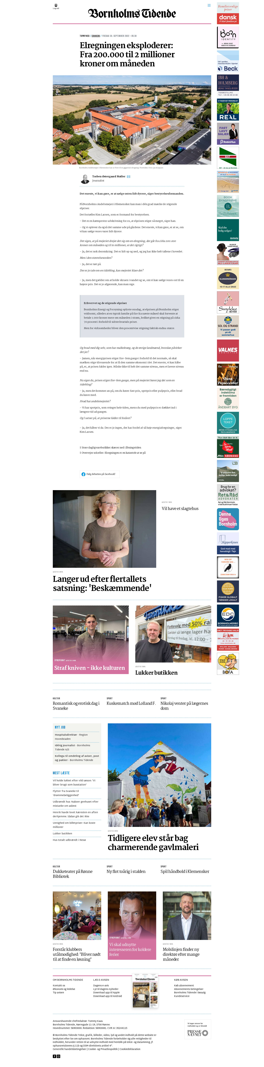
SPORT (110, 698)
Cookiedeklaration (130, 1049)
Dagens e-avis (101, 986)
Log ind (56, 8)
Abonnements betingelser (188, 989)
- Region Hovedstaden (71, 737)
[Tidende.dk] (132, 13)
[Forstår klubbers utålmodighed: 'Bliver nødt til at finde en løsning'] (77, 915)
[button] (209, 5)
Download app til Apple (106, 993)
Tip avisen (58, 993)
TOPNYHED (85, 36)
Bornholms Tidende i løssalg (190, 993)
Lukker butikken (62, 833)
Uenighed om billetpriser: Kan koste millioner (74, 825)
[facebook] (54, 1056)
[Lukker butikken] (173, 634)
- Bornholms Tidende (77, 758)
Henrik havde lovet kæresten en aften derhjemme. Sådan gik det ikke (75, 814)
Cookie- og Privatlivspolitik (103, 1049)
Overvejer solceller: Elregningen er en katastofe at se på (114, 453)
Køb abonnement (184, 986)
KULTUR (56, 698)
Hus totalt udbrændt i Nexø (69, 840)
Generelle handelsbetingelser (69, 1049)
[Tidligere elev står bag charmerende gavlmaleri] (159, 775)
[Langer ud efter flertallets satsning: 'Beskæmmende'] (104, 529)
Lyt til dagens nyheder (105, 989)
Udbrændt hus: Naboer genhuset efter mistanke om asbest (75, 804)
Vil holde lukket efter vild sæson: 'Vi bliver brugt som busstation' (74, 782)
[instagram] (58, 1056)
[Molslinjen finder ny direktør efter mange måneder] (187, 915)
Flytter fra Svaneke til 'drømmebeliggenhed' (66, 793)
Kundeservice (181, 996)
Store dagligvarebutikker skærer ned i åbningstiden (111, 448)
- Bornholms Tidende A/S (72, 747)
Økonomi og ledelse (64, 989)
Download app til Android (107, 996)
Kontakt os (59, 986)
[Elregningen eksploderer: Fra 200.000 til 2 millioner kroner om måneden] (132, 120)
